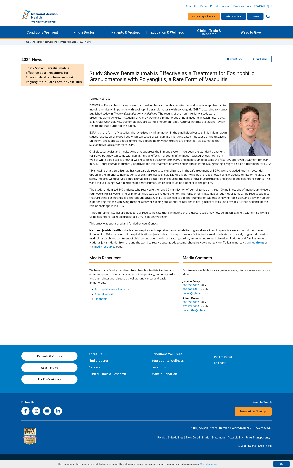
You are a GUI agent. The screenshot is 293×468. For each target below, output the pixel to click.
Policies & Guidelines (170, 437)
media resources (104, 246)
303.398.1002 (191, 302)
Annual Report (104, 294)
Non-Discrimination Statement (205, 437)
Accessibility (235, 437)
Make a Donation (164, 374)
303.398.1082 (191, 285)
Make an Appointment (204, 16)
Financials (101, 299)
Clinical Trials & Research (209, 32)
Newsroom (51, 41)
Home (26, 41)
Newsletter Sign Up (253, 411)
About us (37, 41)
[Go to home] (46, 16)
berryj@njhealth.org (195, 293)
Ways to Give (251, 32)
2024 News (31, 59)
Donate (255, 16)
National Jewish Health (259, 445)
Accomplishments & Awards (112, 289)
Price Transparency (258, 437)
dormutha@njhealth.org (198, 310)
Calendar (220, 363)
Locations (158, 367)
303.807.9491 (191, 289)
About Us (192, 6)
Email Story (235, 58)
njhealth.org (256, 242)
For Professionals (49, 379)
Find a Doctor (84, 32)
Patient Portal (209, 6)
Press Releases (68, 41)
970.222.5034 (191, 306)
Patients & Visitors (125, 32)
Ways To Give (49, 368)
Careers (226, 6)
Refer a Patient (234, 16)
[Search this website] (268, 16)
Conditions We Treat (42, 32)
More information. (208, 464)
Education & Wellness (167, 32)
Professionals (242, 6)
